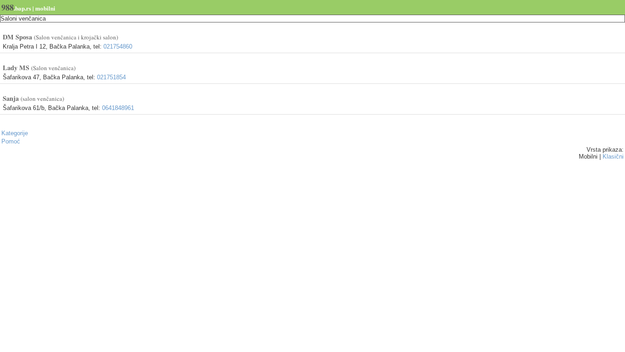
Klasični (613, 156)
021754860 (117, 46)
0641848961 (118, 107)
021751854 (111, 77)
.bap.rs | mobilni (28, 7)
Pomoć (10, 141)
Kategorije (14, 133)
